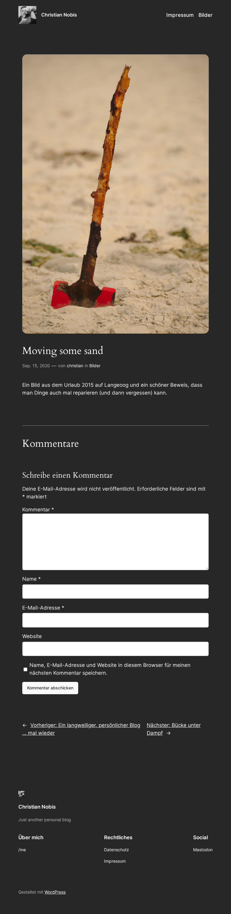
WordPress (55, 891)
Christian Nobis (59, 15)
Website (32, 636)
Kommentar (38, 510)
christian (75, 365)
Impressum (180, 15)
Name (31, 579)
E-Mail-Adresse (43, 608)
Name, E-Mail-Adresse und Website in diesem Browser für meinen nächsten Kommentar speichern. (109, 669)
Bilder (94, 365)
